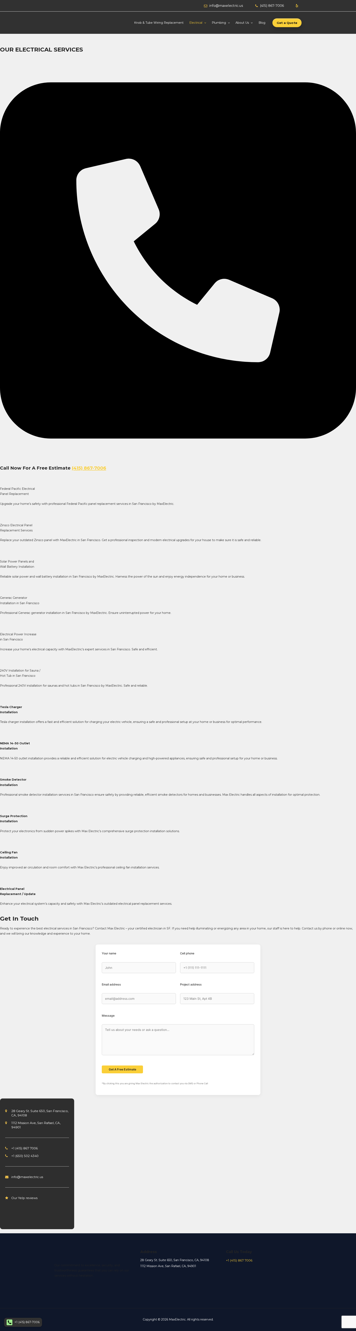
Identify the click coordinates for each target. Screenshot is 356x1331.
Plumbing (219, 23)
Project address (191, 984)
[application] (204, 22)
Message (108, 1015)
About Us (242, 23)
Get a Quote (287, 23)
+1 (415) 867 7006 (24, 1148)
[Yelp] (297, 5)
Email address (111, 984)
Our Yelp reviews (24, 1198)
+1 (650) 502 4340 (25, 1156)
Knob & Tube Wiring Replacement (159, 23)
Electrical (195, 23)
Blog (262, 23)
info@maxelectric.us (226, 6)
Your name (109, 953)
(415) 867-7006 (272, 6)
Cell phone (187, 953)
